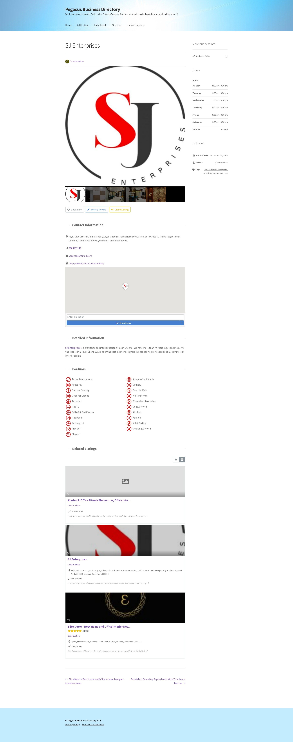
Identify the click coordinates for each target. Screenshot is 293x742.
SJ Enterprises (72, 347)
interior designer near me (216, 173)
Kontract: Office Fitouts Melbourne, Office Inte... (99, 500)
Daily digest (100, 25)
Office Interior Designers (215, 169)
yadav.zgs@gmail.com (80, 255)
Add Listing (83, 25)
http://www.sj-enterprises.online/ (86, 263)
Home (68, 25)
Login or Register (136, 25)
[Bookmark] (68, 494)
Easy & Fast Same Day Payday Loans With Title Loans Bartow (158, 681)
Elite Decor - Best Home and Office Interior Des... (99, 626)
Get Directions (123, 322)
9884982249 (75, 248)
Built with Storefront (93, 724)
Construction (74, 505)
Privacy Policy (72, 724)
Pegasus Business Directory (92, 9)
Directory (116, 25)
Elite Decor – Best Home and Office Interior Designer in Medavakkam (94, 681)
